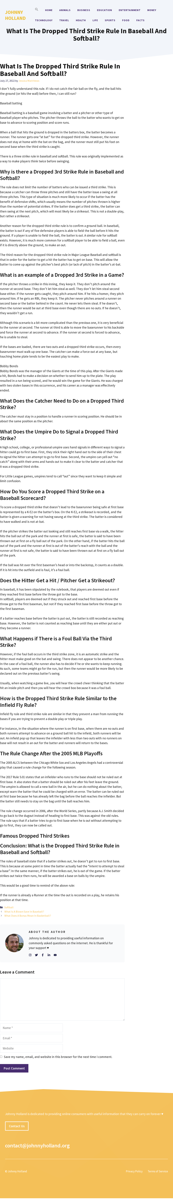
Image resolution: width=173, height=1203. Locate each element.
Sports (110, 20)
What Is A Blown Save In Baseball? (24, 911)
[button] (37, 10)
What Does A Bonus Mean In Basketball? (27, 915)
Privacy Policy (134, 1171)
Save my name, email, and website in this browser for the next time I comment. (58, 1057)
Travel (64, 20)
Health (81, 20)
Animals (65, 10)
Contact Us (17, 1126)
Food (126, 20)
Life (95, 20)
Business (83, 10)
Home (49, 10)
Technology (44, 20)
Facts (140, 20)
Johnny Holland (15, 15)
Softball (9, 907)
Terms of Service (158, 1171)
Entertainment (130, 10)
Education (104, 10)
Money (151, 10)
